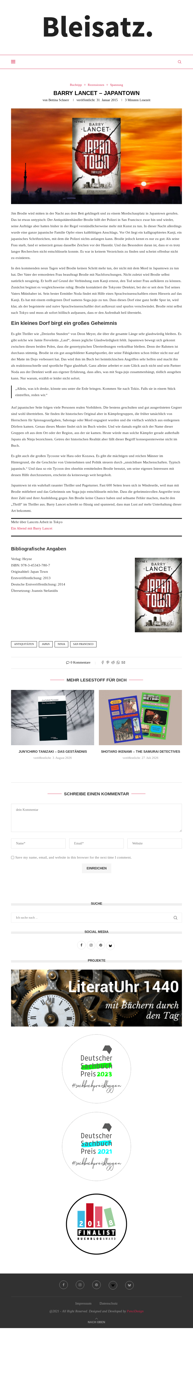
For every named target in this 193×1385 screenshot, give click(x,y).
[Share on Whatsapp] (118, 663)
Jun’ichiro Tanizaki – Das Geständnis (53, 751)
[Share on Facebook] (102, 663)
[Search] (179, 62)
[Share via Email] (123, 663)
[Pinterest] (96, 1285)
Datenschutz (109, 1303)
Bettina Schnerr (58, 100)
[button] (96, 768)
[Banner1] (96, 998)
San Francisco (83, 644)
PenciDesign (135, 1311)
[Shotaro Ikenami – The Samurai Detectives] (140, 717)
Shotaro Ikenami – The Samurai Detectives (140, 751)
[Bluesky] (113, 1285)
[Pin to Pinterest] (107, 663)
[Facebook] (63, 1285)
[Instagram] (80, 1285)
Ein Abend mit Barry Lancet (31, 528)
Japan (46, 644)
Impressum (83, 1303)
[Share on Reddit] (113, 663)
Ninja (61, 644)
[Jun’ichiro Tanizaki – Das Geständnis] (52, 717)
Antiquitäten (24, 644)
